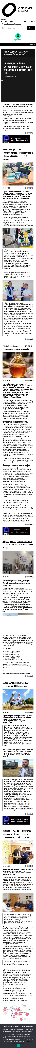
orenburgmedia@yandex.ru (12, 24)
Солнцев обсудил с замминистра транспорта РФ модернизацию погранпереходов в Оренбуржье (17, 834)
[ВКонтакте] (25, 133)
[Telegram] (29, 133)
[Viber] (32, 133)
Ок (18, 1045)
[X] (31, 133)
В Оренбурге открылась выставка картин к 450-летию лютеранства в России (18, 544)
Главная (7, 51)
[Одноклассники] (27, 133)
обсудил (29, 869)
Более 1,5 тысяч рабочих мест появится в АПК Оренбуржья (16, 684)
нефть (22, 386)
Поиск (31, 28)
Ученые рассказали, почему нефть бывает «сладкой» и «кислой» (18, 347)
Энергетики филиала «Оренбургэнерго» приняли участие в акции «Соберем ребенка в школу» (18, 154)
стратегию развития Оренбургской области (16, 971)
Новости (14, 51)
